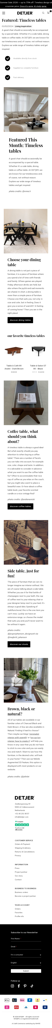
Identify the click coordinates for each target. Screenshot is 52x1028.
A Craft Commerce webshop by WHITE (26, 1023)
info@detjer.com (21, 817)
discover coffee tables (20, 506)
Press (17, 868)
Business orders (21, 892)
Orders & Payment (22, 844)
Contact (18, 879)
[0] (48, 13)
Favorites (18, 912)
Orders (18, 909)
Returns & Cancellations (25, 852)
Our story (19, 876)
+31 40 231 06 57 (22, 813)
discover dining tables (20, 320)
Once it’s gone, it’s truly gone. (33, 6)
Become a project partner (25, 896)
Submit (26, 971)
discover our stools (19, 644)
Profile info (19, 916)
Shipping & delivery (23, 848)
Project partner (21, 872)
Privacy (18, 855)
